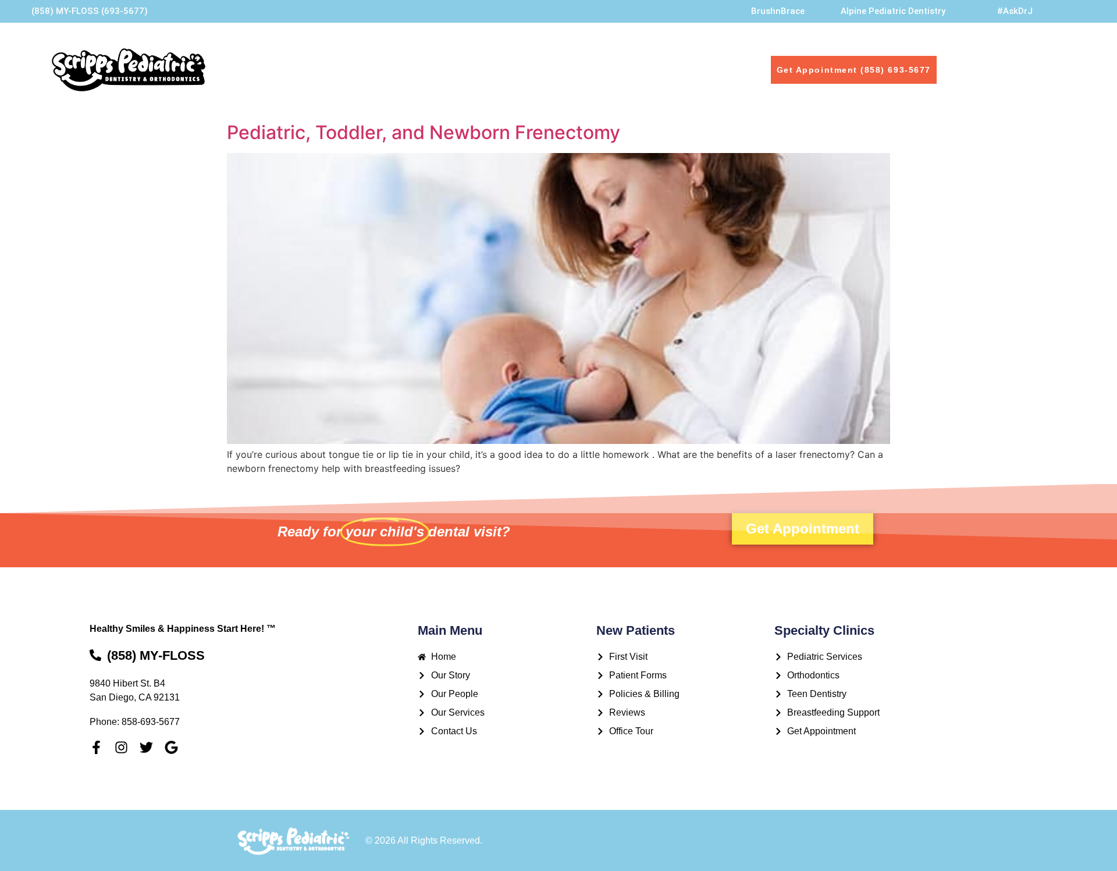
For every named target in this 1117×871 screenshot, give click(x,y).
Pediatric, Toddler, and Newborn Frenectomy (423, 132)
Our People (433, 69)
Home (311, 69)
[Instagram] (121, 747)
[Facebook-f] (96, 747)
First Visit (593, 69)
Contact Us (659, 69)
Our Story (367, 69)
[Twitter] (146, 747)
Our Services (523, 69)
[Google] (171, 747)
